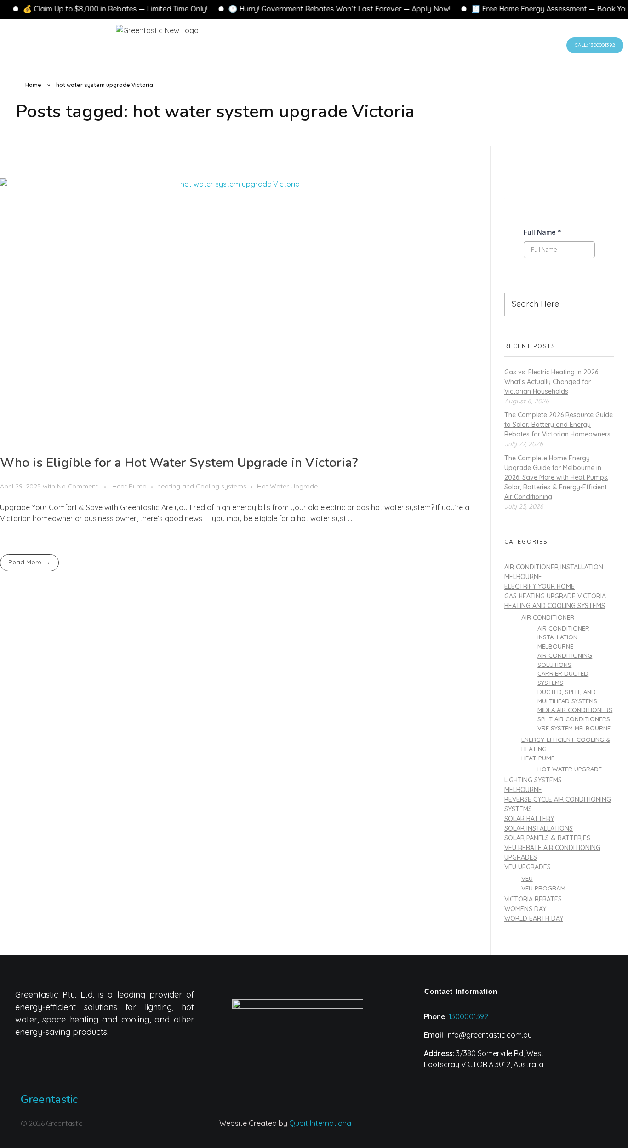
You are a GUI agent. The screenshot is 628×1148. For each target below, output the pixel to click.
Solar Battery (529, 819)
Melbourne (523, 790)
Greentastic (49, 1099)
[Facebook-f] (502, 1129)
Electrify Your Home (539, 586)
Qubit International (321, 1123)
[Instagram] (429, 1129)
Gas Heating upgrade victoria (555, 596)
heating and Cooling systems (201, 486)
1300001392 (468, 1016)
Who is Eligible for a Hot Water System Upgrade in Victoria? (179, 462)
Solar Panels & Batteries (547, 838)
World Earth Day (533, 918)
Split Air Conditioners (573, 719)
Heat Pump (129, 486)
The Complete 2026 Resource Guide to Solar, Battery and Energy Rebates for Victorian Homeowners (558, 424)
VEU (527, 878)
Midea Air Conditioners (574, 709)
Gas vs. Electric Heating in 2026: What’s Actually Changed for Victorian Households (551, 382)
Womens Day (525, 909)
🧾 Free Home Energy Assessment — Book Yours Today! (497, 8)
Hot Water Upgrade (287, 486)
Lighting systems (533, 780)
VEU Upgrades (527, 867)
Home (33, 84)
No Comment (77, 486)
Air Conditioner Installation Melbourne (563, 637)
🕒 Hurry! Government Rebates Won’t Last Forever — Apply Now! (271, 8)
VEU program (543, 888)
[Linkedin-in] (465, 1129)
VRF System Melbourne (574, 728)
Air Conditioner (547, 617)
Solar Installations (538, 828)
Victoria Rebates (533, 899)
